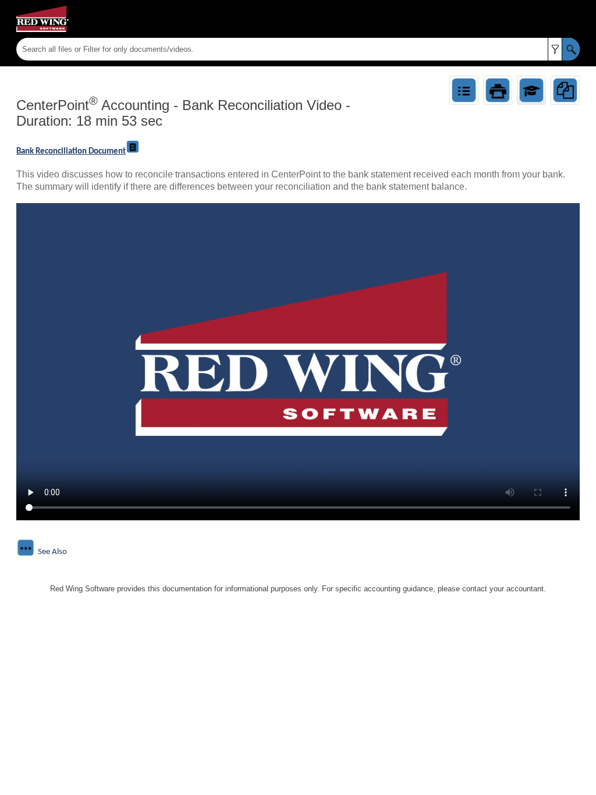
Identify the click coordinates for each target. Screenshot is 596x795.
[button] (555, 49)
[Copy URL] (565, 90)
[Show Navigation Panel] (573, 19)
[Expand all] (463, 90)
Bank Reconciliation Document (71, 151)
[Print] (497, 90)
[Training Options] (531, 90)
